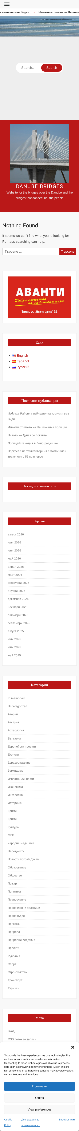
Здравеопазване (19, 762)
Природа (14, 931)
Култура (13, 827)
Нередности (16, 851)
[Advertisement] (39, 78)
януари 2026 (16, 590)
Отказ (39, 1098)
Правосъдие (16, 915)
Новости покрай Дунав (23, 859)
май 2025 (14, 655)
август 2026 (16, 534)
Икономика (15, 786)
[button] (73, 1047)
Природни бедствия (21, 939)
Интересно (15, 794)
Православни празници (24, 907)
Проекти (13, 947)
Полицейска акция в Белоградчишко (33, 443)
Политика (14, 891)
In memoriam (16, 698)
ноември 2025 (17, 607)
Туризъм (14, 988)
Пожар (12, 883)
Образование (17, 867)
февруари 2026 (18, 582)
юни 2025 (14, 647)
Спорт (12, 964)
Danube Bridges (39, 186)
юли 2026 (14, 542)
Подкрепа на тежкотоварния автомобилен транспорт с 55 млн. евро (37, 453)
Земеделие (15, 770)
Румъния (14, 956)
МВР (11, 835)
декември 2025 (18, 598)
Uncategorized (17, 706)
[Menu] (6, 4)
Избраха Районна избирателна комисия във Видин (38, 416)
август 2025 (16, 631)
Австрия (13, 722)
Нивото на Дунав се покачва (27, 435)
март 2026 (15, 574)
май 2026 (14, 558)
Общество (15, 875)
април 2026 (16, 566)
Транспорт (15, 980)
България (14, 738)
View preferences (40, 1109)
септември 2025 (19, 623)
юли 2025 (14, 639)
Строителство (17, 972)
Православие (17, 899)
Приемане (39, 1086)
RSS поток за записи (22, 1039)
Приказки (14, 923)
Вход (11, 1031)
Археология (16, 730)
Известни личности (21, 778)
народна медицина (21, 843)
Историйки (15, 803)
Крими (12, 811)
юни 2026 (14, 550)
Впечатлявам (67, 1119)
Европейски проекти (22, 746)
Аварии (13, 714)
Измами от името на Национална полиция (37, 427)
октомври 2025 (18, 615)
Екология (14, 754)
